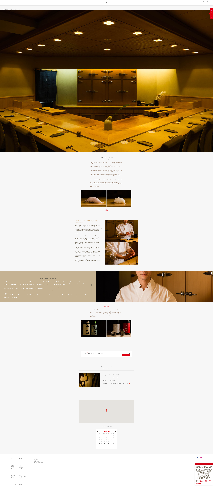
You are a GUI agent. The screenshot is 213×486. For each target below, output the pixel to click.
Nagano (12, 474)
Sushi (13, 9)
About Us (35, 458)
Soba (20, 480)
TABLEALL (106, 2)
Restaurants (7, 9)
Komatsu (12, 465)
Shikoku (12, 476)
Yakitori (20, 470)
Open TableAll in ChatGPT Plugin (204, 480)
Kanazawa (13, 464)
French (20, 465)
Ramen (20, 478)
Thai (20, 479)
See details (198, 483)
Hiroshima (13, 475)
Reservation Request (126, 355)
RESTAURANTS (14, 456)
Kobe (12, 470)
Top (3, 9)
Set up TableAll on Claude (202, 481)
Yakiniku (20, 469)
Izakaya (20, 477)
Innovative (21, 467)
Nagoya (12, 468)
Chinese (20, 466)
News (35, 460)
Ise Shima (13, 469)
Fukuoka (12, 467)
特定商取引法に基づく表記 (38, 462)
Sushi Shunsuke (17, 9)
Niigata (12, 477)
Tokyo (11, 9)
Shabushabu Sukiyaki (23, 476)
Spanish (20, 468)
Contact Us (36, 459)
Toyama (12, 466)
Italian (20, 464)
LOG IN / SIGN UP (207, 1)
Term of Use (36, 463)
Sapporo (12, 463)
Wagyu (20, 463)
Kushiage (20, 475)
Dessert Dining (21, 474)
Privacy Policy (36, 461)
